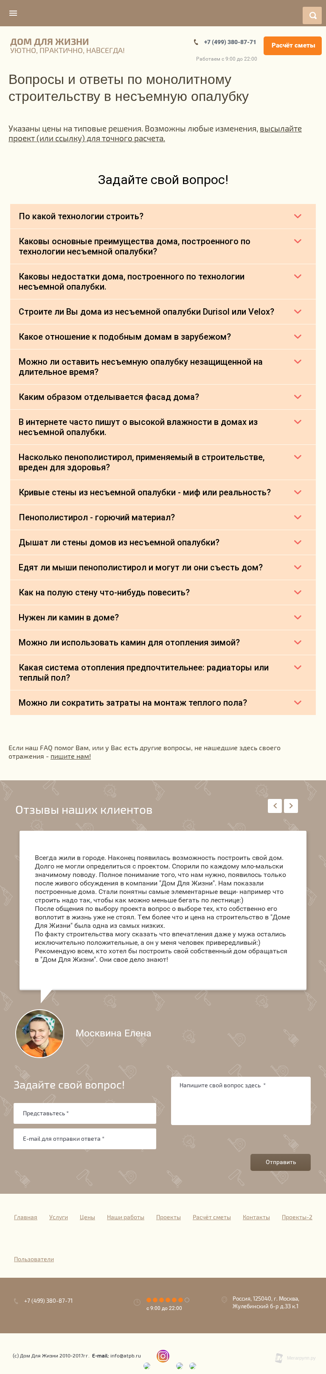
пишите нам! (71, 756)
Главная (25, 1217)
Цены (87, 1217)
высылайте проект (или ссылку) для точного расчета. (155, 134)
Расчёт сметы (293, 45)
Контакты (256, 1217)
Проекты (168, 1217)
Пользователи (34, 1259)
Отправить (281, 1162)
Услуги (58, 1217)
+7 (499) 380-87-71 (230, 42)
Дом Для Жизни (49, 42)
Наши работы (125, 1217)
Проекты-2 (297, 1217)
